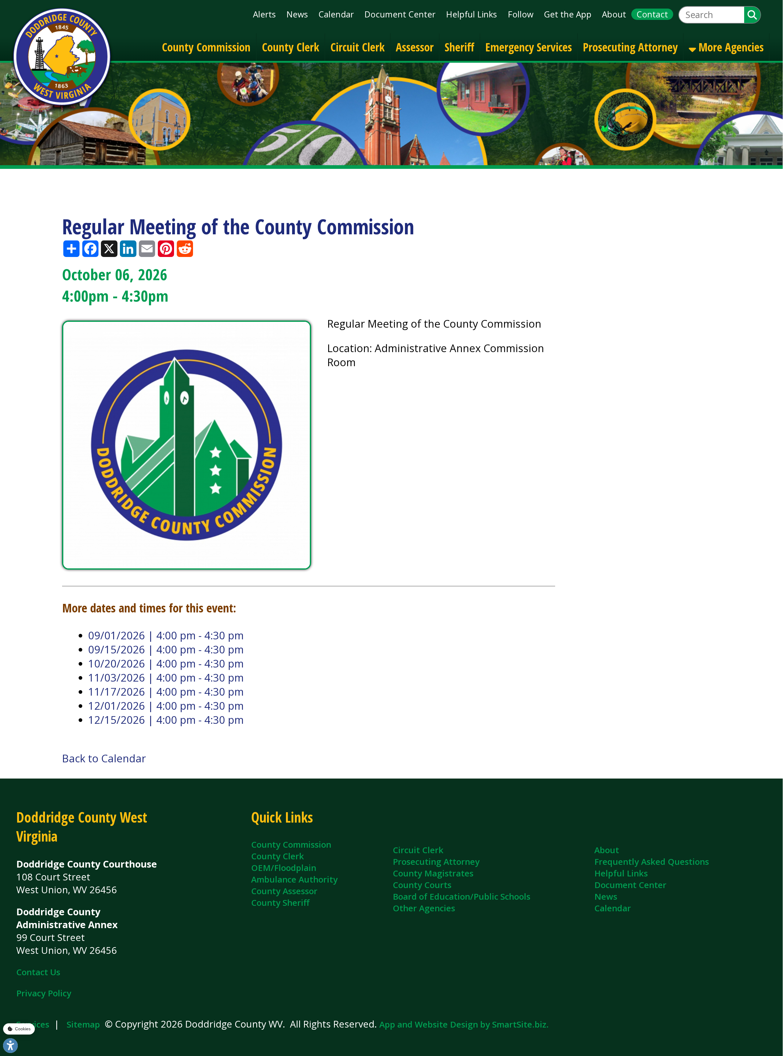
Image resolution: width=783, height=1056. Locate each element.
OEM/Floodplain (283, 867)
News (297, 14)
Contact (652, 14)
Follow (520, 14)
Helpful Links (471, 14)
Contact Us (38, 972)
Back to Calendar (104, 758)
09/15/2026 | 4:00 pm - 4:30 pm (166, 649)
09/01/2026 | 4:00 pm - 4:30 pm (166, 635)
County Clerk (290, 46)
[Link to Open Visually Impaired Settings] (10, 1045)
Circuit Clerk (357, 46)
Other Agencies (424, 908)
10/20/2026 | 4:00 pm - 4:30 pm (166, 663)
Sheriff (459, 46)
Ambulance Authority (294, 879)
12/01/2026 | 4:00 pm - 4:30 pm (166, 706)
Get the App (568, 14)
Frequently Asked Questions (651, 861)
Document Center (400, 14)
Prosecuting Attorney (630, 46)
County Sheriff (280, 902)
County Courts (422, 885)
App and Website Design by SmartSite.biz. (464, 1024)
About (614, 14)
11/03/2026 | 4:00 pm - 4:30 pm (166, 678)
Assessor (415, 46)
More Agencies (730, 46)
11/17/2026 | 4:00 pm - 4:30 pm (166, 692)
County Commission (206, 46)
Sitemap (83, 1024)
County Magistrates (433, 873)
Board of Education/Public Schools (461, 896)
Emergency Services (528, 46)
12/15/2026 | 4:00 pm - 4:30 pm (166, 720)
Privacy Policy (43, 993)
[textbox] (711, 14)
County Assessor (284, 891)
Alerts (264, 14)
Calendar (336, 14)
